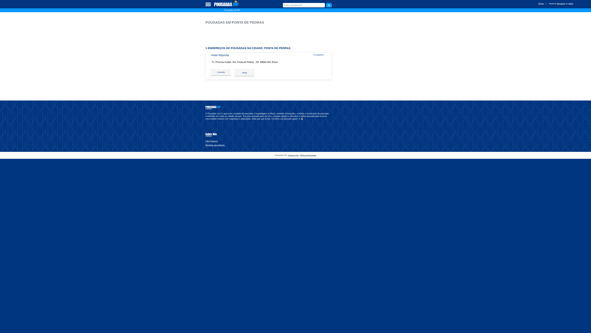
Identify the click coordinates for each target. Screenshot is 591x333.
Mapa (244, 73)
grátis (570, 3)
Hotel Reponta (220, 55)
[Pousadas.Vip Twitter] (207, 121)
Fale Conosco (211, 141)
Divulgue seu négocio (215, 145)
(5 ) (318, 55)
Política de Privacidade (308, 155)
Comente (221, 72)
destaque (561, 3)
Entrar (541, 3)
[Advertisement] (270, 34)
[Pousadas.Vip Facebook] (206, 121)
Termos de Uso (293, 155)
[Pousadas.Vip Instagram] (209, 121)
